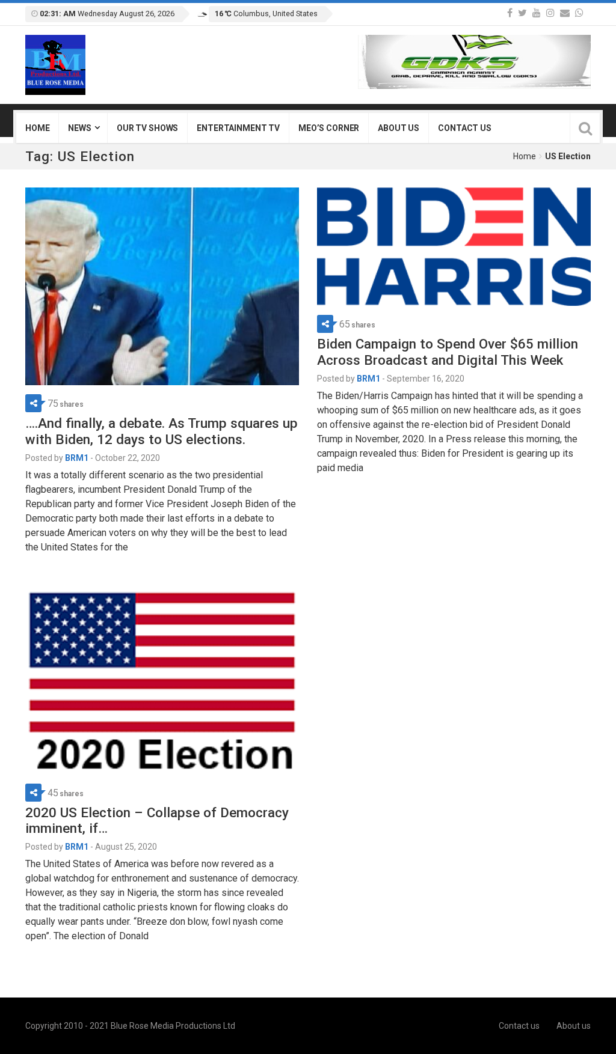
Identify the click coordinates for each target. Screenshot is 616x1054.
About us (398, 128)
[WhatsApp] (579, 13)
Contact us (464, 128)
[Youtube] (537, 13)
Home (37, 128)
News (79, 128)
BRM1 (76, 458)
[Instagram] (550, 13)
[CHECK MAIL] (564, 13)
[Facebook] (509, 13)
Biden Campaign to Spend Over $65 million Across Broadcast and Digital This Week (447, 352)
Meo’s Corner (328, 128)
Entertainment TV (238, 128)
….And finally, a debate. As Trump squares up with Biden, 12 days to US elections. (161, 431)
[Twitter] (522, 13)
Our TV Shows (147, 128)
